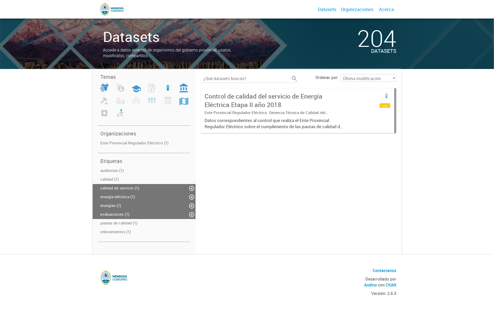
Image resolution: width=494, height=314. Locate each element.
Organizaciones (357, 9)
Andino (370, 285)
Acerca (386, 9)
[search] (294, 78)
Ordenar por (326, 77)
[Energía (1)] (167, 91)
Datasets (327, 9)
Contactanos (384, 270)
